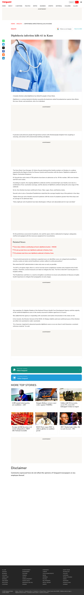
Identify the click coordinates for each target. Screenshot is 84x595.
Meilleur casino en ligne (65, 591)
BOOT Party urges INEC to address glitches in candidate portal (45, 428)
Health (19, 24)
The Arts (65, 573)
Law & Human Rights (48, 573)
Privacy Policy (43, 591)
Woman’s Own (67, 582)
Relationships (46, 580)
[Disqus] (46, 501)
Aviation (4, 571)
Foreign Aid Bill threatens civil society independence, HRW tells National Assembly (22, 428)
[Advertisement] (46, 118)
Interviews (46, 569)
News (10, 6)
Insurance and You (27, 582)
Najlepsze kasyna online (20, 592)
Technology (66, 571)
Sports (50, 6)
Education (5, 582)
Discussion (5, 580)
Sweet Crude (66, 569)
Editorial (59, 6)
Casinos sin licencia (44, 592)
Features (24, 573)
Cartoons (65, 575)
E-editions (19, 6)
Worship (65, 584)
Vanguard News (6, 2)
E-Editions (5, 584)
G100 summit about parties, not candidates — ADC (21, 403)
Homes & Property (27, 579)
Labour (45, 571)
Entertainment (26, 569)
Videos (64, 579)
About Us (21, 591)
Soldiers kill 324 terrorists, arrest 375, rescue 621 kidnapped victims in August (70, 404)
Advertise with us (28, 591)
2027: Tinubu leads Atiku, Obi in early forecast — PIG (70, 427)
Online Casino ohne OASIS (53, 591)
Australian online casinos (32, 592)
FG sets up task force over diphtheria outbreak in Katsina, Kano (33, 250)
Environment (25, 571)
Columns (67, 6)
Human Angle (26, 580)
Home (4, 6)
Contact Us (36, 591)
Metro (35, 6)
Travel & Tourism (67, 577)
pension (24, 584)
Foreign (24, 575)
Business (43, 6)
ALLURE (75, 6)
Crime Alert (5, 577)
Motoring (45, 577)
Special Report (47, 582)
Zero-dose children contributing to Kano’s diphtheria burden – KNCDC (35, 247)
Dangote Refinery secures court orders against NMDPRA (46, 403)
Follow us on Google (65, 29)
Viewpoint (65, 580)
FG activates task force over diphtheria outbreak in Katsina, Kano (33, 253)
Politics (27, 6)
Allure (4, 569)
